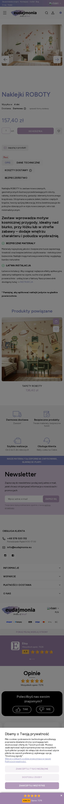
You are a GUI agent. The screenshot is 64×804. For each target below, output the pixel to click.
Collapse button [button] (61, 795)
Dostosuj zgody (32, 777)
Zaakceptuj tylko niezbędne (32, 769)
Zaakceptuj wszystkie (32, 785)
